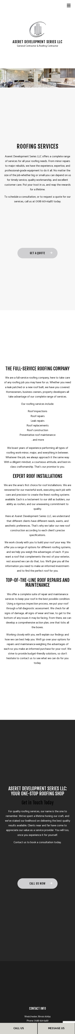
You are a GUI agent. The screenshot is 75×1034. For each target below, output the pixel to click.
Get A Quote (37, 253)
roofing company (39, 377)
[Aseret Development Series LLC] (37, 29)
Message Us (56, 1028)
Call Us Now (37, 883)
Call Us (18, 1028)
